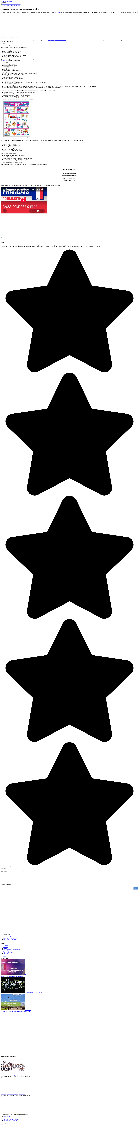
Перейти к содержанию (6, 1)
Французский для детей (9, 952)
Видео (5, 956)
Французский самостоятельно (10, 940)
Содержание (6, 1116)
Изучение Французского (7, 5)
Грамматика (17, 5)
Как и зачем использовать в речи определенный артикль (14, 1075)
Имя (2, 868)
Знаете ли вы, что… (8, 953)
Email (2, 871)
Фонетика (5, 945)
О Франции (6, 954)
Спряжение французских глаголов (11, 949)
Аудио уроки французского (10, 936)
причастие (4, 60)
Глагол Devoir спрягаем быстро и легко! (10, 993)
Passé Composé (57, 12)
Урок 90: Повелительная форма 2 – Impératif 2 (12, 976)
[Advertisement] (44, 26)
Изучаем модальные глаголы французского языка (13, 1094)
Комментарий (4, 882)
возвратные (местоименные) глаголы (57, 40)
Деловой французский (9, 951)
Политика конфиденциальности (11, 1119)
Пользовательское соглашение (10, 1120)
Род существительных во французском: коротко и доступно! (15, 1011)
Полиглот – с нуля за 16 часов (10, 938)
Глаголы (3, 235)
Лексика (5, 947)
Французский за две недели (10, 939)
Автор (5, 1118)
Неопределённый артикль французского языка (12, 1112)
